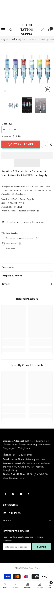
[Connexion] (42, 29)
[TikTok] (21, 494)
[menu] (3, 29)
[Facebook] (5, 494)
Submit (42, 546)
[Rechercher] (10, 30)
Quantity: (6, 123)
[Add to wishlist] (44, 144)
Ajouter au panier (20, 144)
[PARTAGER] (50, 144)
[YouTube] (28, 494)
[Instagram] (13, 494)
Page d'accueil (8, 39)
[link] (13, 344)
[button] (27, 163)
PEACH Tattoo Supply (22, 199)
